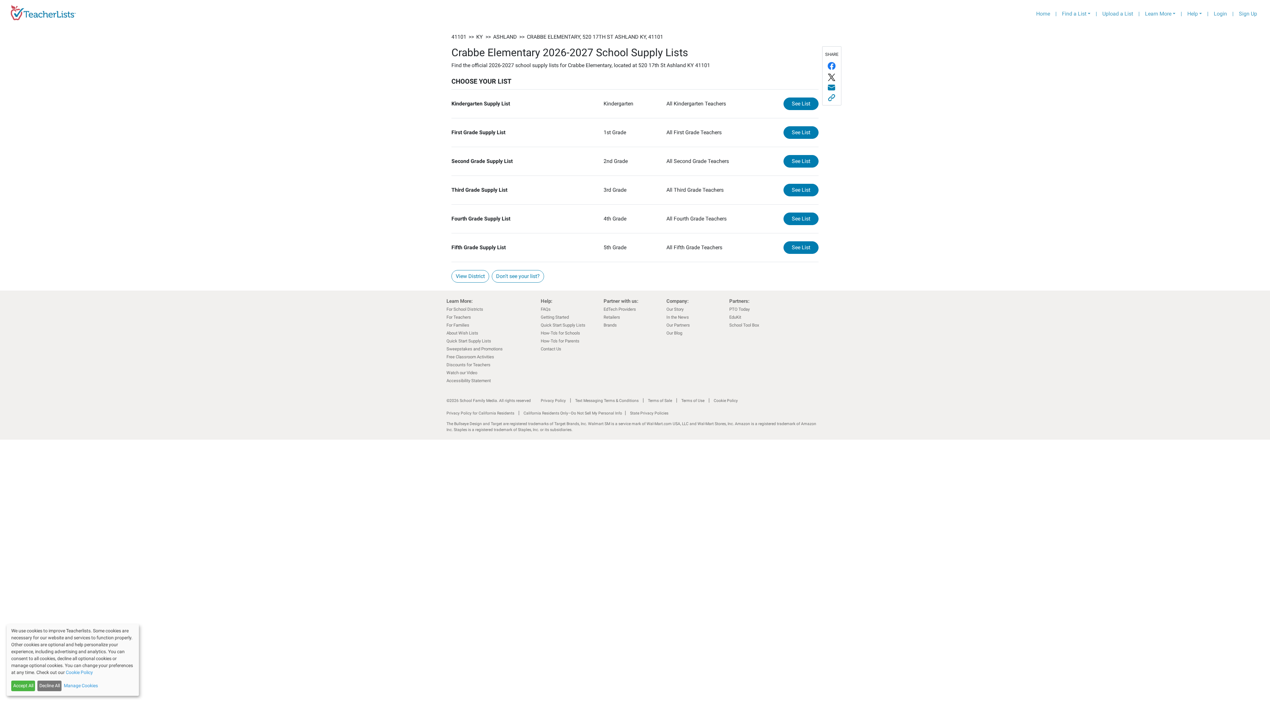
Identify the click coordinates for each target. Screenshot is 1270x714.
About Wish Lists (462, 333)
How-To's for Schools (560, 333)
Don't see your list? (518, 276)
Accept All (23, 685)
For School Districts (464, 309)
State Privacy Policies (649, 413)
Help (1192, 14)
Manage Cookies (81, 685)
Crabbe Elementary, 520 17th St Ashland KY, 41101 (595, 37)
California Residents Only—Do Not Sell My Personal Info (573, 413)
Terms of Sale (660, 400)
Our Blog (674, 333)
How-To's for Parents (560, 340)
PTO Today (739, 309)
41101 (458, 37)
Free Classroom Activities (470, 356)
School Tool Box (744, 325)
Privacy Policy (553, 400)
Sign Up (1248, 14)
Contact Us (551, 348)
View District (470, 276)
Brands (610, 325)
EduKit (735, 317)
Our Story (675, 309)
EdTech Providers (620, 309)
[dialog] (73, 660)
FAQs (546, 309)
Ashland (505, 37)
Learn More (1158, 14)
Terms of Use (692, 400)
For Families (457, 325)
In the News (677, 317)
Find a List (1074, 14)
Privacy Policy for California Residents (480, 413)
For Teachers (458, 317)
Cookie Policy (726, 400)
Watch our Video (461, 372)
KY (479, 37)
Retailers (612, 317)
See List (805, 103)
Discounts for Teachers (468, 364)
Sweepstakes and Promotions (474, 348)
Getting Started (555, 317)
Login (1220, 14)
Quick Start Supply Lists (468, 340)
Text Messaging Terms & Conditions (607, 400)
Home (1043, 14)
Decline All (49, 685)
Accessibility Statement (468, 380)
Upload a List (1117, 14)
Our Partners (678, 325)
